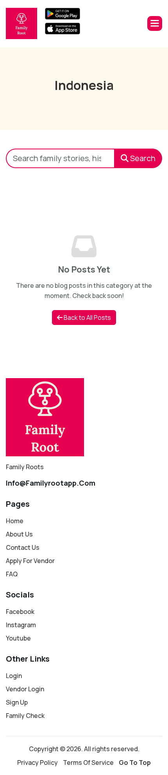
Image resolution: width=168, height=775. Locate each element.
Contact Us (22, 547)
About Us (19, 534)
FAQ (12, 574)
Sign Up (17, 702)
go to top (135, 762)
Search (142, 158)
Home (14, 521)
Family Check (25, 715)
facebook (20, 611)
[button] (154, 23)
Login (14, 675)
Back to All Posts (87, 317)
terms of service (88, 762)
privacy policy (37, 762)
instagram (21, 625)
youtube (18, 638)
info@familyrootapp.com (50, 483)
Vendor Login (25, 689)
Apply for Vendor (30, 560)
